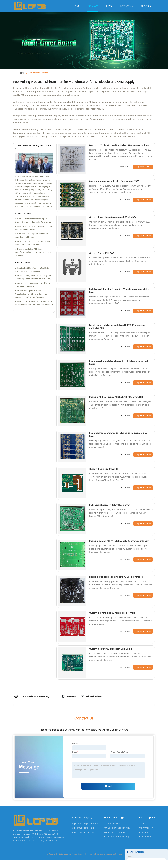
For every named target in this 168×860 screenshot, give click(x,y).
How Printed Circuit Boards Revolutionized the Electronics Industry (33, 228)
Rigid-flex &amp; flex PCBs (85, 823)
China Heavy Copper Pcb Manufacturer (116, 827)
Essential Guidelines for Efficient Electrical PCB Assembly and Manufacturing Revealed (34, 303)
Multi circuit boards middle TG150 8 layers (109, 505)
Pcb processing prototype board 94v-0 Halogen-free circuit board (118, 363)
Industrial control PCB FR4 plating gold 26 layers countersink (118, 541)
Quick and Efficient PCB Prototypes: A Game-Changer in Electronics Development (34, 220)
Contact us (126, 6)
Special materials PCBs (83, 832)
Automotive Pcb (112, 823)
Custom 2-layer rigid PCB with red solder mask (112, 613)
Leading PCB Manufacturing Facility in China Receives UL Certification (32, 270)
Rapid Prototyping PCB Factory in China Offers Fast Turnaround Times (32, 243)
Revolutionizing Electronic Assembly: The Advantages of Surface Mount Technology (33, 277)
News (109, 6)
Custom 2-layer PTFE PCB (101, 253)
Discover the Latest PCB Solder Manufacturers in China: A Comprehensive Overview (33, 252)
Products (93, 6)
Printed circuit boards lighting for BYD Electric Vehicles (116, 577)
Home (76, 6)
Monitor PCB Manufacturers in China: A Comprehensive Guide (32, 285)
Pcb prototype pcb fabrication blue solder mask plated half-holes (119, 434)
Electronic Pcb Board (114, 832)
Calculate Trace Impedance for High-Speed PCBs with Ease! (32, 235)
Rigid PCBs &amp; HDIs (83, 827)
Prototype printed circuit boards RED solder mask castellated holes (119, 291)
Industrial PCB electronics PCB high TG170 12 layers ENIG (116, 397)
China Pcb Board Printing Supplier (116, 836)
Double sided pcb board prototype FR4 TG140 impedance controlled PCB (117, 327)
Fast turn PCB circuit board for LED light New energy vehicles (119, 145)
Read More (125, 167)
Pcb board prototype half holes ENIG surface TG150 (114, 181)
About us (146, 6)
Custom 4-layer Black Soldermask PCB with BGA (113, 217)
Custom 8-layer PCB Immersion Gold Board (110, 649)
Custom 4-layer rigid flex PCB (103, 469)
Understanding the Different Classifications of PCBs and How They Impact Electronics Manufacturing (31, 294)
